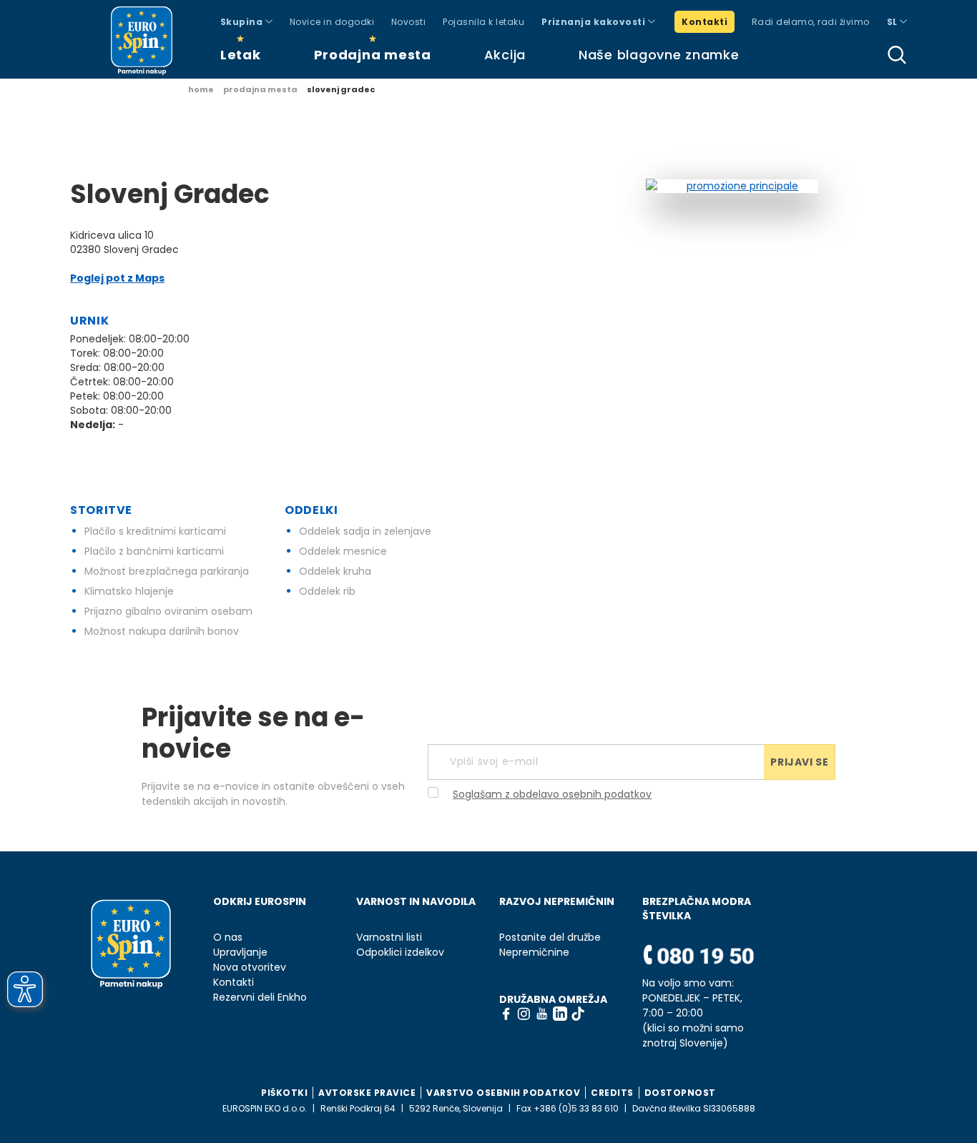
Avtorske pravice (367, 1093)
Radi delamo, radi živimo (811, 22)
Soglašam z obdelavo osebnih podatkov (552, 794)
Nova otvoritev (249, 967)
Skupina (242, 22)
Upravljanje (240, 952)
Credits (612, 1093)
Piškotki (284, 1093)
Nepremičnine (534, 952)
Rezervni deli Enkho (260, 997)
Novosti (408, 22)
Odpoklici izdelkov (400, 952)
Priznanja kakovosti (594, 22)
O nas (227, 937)
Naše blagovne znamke (659, 55)
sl (893, 22)
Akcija (505, 55)
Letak (240, 55)
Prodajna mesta (372, 55)
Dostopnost (680, 1093)
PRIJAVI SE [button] (799, 762)
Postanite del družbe (550, 937)
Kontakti (704, 22)
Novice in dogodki (332, 22)
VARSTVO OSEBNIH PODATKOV (503, 1093)
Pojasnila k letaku (483, 22)
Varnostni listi (389, 937)
